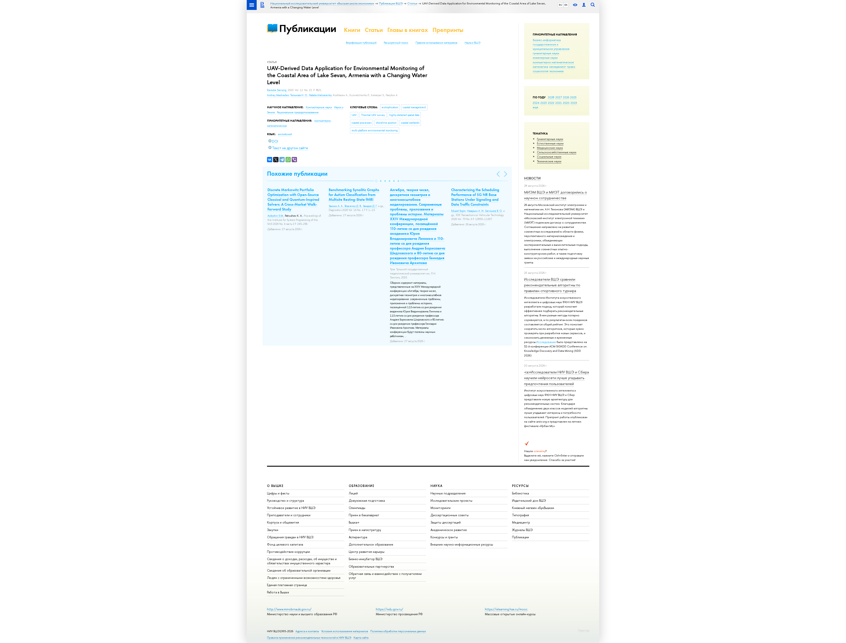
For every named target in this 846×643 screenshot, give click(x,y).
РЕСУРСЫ (520, 486)
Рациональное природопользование (298, 112)
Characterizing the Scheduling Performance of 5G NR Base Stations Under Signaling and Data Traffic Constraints (475, 197)
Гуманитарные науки (550, 139)
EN (565, 4)
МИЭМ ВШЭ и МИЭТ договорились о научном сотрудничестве (555, 195)
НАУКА (436, 486)
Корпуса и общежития (283, 522)
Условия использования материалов (344, 631)
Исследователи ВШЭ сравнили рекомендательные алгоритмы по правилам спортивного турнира (552, 285)
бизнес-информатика (547, 40)
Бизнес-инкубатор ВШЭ (365, 559)
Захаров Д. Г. (370, 206)
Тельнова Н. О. (299, 95)
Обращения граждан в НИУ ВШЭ (290, 537)
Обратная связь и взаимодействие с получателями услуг (385, 576)
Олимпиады (357, 508)
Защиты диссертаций (445, 522)
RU (560, 4)
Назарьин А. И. (475, 211)
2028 (551, 97)
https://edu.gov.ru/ (389, 609)
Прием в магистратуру (365, 530)
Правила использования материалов (436, 43)
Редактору (583, 630)
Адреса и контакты (307, 631)
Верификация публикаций (361, 43)
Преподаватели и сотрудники (288, 515)
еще (535, 107)
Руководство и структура (285, 500)
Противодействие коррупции (288, 552)
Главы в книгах (407, 30)
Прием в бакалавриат (364, 515)
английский (285, 134)
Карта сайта (361, 637)
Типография (520, 515)
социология (540, 71)
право (571, 67)
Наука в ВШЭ (472, 43)
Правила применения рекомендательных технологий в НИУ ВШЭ (309, 637)
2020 (566, 103)
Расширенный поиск (396, 43)
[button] (376, 181)
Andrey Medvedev (278, 95)
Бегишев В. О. (494, 211)
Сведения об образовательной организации (298, 570)
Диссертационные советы (449, 515)
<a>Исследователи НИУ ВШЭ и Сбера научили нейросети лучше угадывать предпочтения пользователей (556, 377)
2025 (573, 97)
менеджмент (557, 67)
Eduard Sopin (458, 211)
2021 (558, 103)
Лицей (353, 493)
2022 (551, 103)
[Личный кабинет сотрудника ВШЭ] (584, 5)
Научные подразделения (448, 493)
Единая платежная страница (287, 585)
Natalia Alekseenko (320, 95)
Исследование (546, 342)
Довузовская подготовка (367, 500)
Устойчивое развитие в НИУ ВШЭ (291, 508)
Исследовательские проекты (451, 500)
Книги (352, 30)
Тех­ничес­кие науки (549, 161)
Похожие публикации (297, 173)
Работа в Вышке (278, 592)
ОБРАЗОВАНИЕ (361, 486)
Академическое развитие (448, 530)
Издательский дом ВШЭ (529, 500)
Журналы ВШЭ (522, 530)
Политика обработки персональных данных (398, 631)
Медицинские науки (550, 148)
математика (540, 67)
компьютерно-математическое (553, 62)
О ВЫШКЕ (275, 486)
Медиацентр (521, 522)
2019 (574, 103)
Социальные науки (549, 156)
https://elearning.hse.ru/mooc (506, 609)
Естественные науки (550, 143)
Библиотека (520, 493)
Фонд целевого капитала (285, 544)
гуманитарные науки (546, 53)
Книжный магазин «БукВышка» (533, 508)
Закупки (272, 530)
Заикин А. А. (336, 206)
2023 (543, 103)
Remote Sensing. (277, 90)
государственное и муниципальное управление (551, 46)
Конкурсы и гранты (444, 537)
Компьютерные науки (319, 107)
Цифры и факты (278, 493)
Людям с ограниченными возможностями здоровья (303, 578)
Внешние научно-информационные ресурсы (461, 544)
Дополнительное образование (371, 544)
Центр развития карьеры (366, 552)
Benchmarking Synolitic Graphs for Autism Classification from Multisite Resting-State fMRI (354, 194)
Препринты (447, 30)
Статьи (374, 30)
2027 (558, 97)
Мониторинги (440, 508)
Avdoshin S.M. (275, 216)
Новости (532, 178)
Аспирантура (358, 537)
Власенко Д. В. (353, 206)
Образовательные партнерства (371, 566)
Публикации (307, 28)
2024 (536, 103)
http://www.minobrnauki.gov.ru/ (289, 609)
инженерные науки (545, 58)
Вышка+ (354, 522)
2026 (566, 97)
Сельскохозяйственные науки (556, 152)
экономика (556, 71)
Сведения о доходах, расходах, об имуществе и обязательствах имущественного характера (302, 561)
